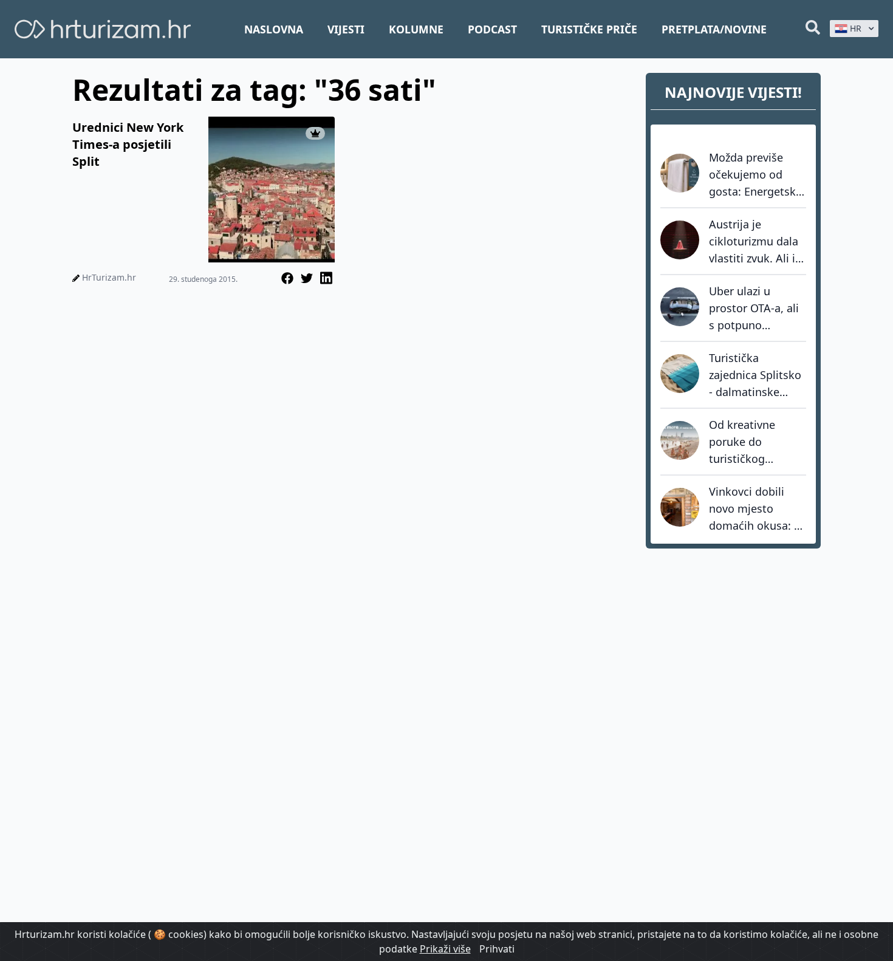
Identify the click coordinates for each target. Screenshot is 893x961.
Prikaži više (445, 949)
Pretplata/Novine (714, 29)
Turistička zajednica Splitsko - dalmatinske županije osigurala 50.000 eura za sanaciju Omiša (756, 375)
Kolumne (416, 29)
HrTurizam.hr (109, 277)
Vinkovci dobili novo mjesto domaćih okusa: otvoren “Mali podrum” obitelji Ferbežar (751, 509)
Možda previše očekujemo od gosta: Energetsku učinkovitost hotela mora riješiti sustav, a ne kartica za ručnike (757, 175)
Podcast (492, 29)
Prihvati (497, 949)
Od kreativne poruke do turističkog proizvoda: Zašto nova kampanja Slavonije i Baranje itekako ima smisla (757, 442)
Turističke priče (589, 29)
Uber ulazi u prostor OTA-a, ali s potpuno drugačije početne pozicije (755, 308)
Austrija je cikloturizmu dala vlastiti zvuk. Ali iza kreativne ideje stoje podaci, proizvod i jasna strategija (757, 242)
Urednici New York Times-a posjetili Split (127, 144)
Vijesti (345, 29)
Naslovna (273, 29)
